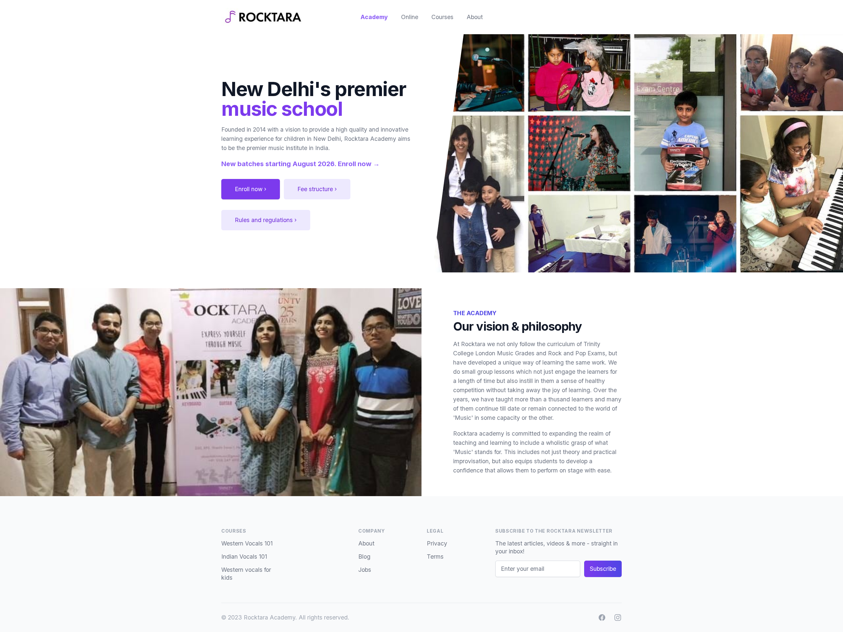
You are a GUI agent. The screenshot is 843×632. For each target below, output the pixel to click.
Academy (374, 16)
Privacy (437, 543)
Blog (364, 556)
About (475, 16)
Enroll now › (250, 189)
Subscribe (603, 568)
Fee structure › (317, 189)
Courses (442, 16)
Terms (435, 556)
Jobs (364, 569)
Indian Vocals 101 (244, 556)
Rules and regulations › (266, 219)
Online (409, 16)
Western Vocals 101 (247, 543)
